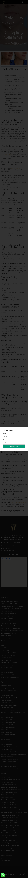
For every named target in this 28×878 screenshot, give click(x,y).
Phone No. (6, 440)
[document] (14, 439)
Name (4, 433)
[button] (26, 428)
